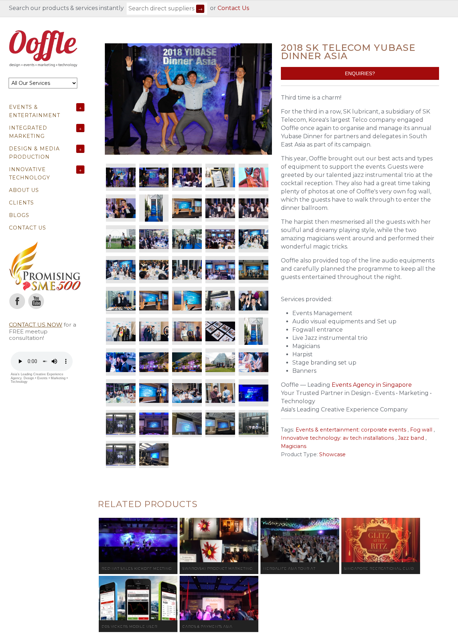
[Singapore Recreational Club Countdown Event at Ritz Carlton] (380, 540)
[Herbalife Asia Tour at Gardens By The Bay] (299, 540)
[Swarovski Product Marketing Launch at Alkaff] (219, 540)
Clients (21, 202)
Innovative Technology (29, 173)
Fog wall (421, 429)
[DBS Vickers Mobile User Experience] (138, 598)
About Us (24, 190)
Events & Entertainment (34, 111)
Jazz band (411, 438)
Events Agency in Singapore (372, 384)
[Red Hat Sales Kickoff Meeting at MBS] (138, 540)
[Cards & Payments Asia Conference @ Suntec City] (219, 598)
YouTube (36, 301)
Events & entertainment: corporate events (351, 429)
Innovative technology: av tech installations (337, 438)
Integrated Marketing (28, 132)
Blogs (19, 215)
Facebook (17, 301)
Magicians (293, 446)
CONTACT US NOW (35, 324)
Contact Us (233, 8)
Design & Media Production (34, 152)
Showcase (332, 454)
